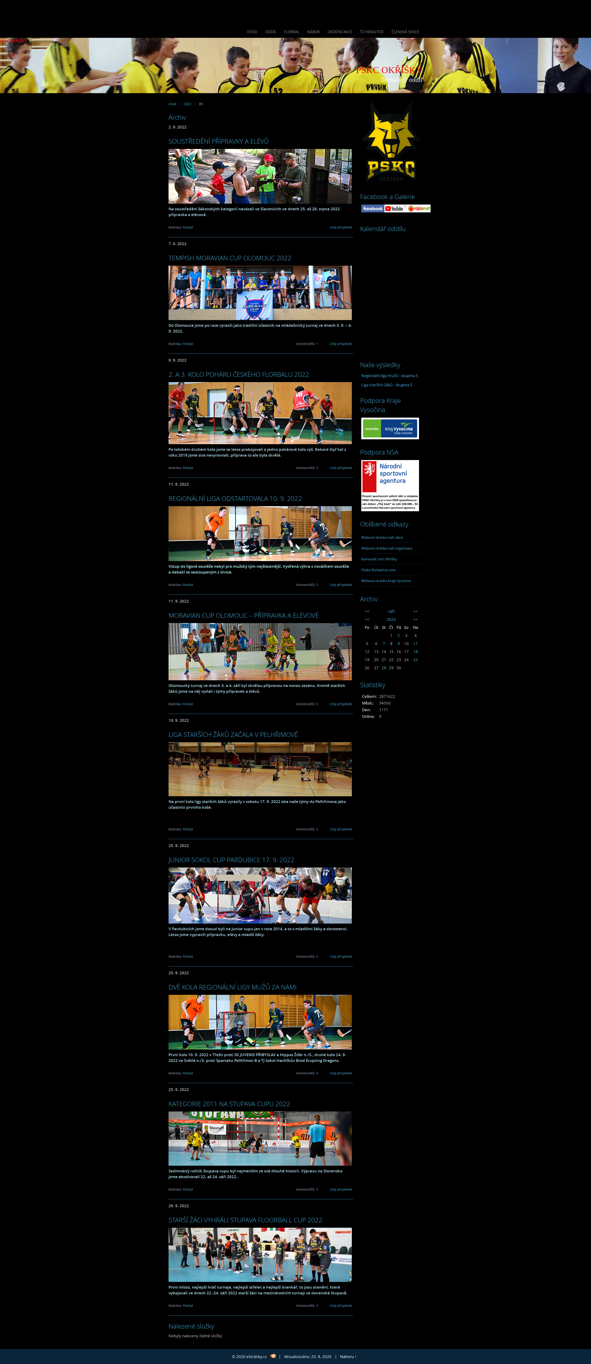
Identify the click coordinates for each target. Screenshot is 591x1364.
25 (415, 659)
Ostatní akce (340, 31)
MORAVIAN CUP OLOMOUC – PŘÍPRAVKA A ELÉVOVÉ (244, 615)
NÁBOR (313, 31)
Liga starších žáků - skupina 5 (387, 384)
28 (384, 667)
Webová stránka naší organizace (386, 548)
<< (367, 611)
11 (415, 643)
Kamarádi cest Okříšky (379, 559)
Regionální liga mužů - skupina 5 (389, 375)
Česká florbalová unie (378, 570)
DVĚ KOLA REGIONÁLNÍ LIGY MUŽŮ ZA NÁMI (233, 987)
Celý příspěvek (341, 227)
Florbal (291, 31)
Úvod (252, 31)
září (391, 611)
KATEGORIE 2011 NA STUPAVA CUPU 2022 (229, 1103)
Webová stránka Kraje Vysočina (386, 580)
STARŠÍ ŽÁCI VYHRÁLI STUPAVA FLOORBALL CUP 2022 (245, 1219)
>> (415, 611)
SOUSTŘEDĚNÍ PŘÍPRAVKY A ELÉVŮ (219, 141)
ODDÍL (270, 31)
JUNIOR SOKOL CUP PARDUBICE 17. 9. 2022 (231, 859)
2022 (187, 104)
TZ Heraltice (372, 31)
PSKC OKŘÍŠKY (13, 40)
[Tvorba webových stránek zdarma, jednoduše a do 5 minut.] (273, 1356)
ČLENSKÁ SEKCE (405, 31)
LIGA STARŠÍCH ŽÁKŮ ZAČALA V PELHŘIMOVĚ (233, 734)
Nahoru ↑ (348, 1356)
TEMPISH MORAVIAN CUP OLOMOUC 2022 (230, 257)
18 (415, 651)
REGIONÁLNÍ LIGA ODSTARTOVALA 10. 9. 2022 (235, 498)
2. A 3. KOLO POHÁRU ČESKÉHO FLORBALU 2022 (239, 374)
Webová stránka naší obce (382, 537)
